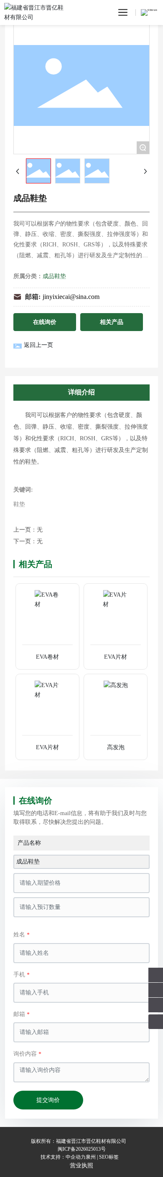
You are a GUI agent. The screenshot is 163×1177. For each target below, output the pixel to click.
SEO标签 (109, 1157)
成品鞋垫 (54, 276)
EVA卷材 (47, 657)
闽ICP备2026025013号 (82, 1149)
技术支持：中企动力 (63, 1157)
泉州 (91, 1157)
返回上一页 (38, 345)
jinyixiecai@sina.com (71, 296)
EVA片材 (115, 657)
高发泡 (116, 747)
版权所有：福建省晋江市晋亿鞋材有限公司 (78, 1141)
